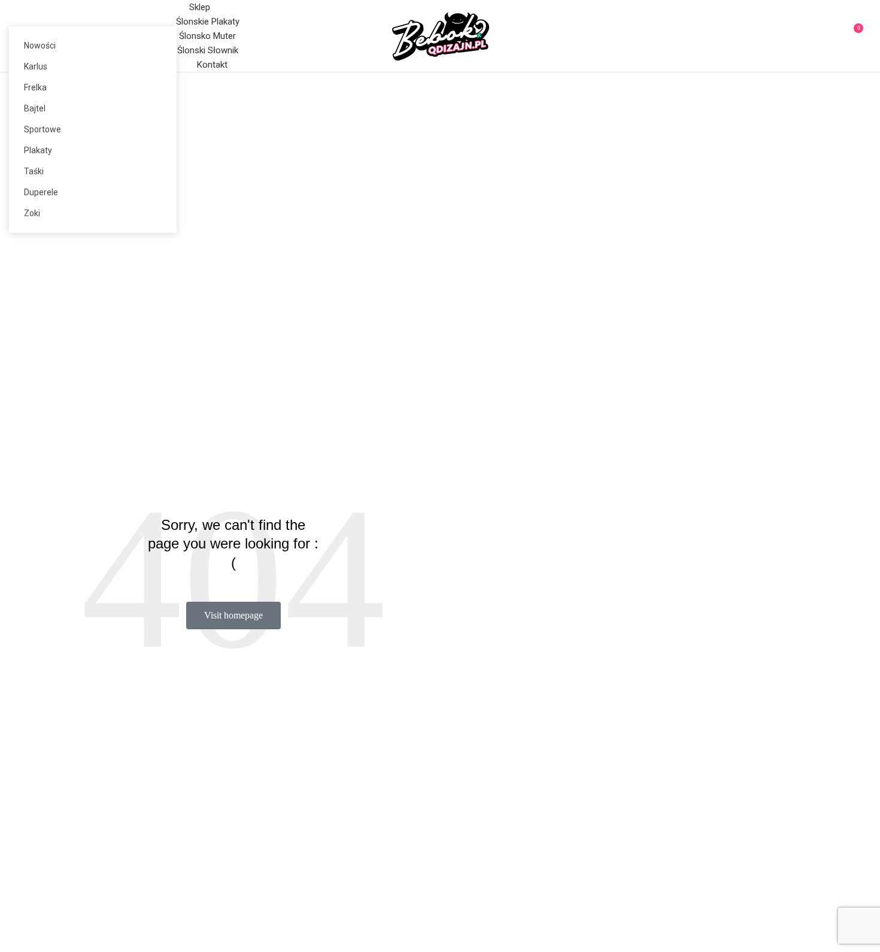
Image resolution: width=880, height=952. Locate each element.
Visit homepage (233, 615)
